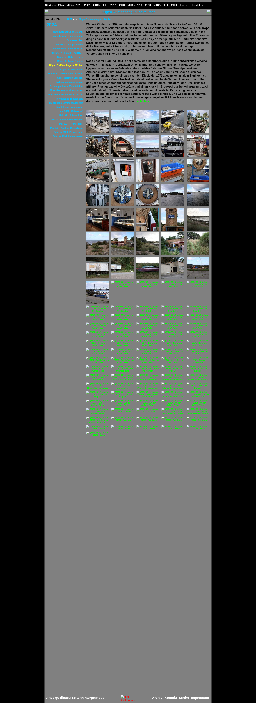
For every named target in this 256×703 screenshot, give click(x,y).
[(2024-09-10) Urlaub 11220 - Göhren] (122, 410)
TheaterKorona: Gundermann (67, 32)
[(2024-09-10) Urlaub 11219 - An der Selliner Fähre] (97, 411)
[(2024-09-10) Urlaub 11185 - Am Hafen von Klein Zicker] (172, 351)
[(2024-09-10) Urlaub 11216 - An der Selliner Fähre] (147, 403)
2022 (87, 4)
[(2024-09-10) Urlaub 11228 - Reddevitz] (147, 419)
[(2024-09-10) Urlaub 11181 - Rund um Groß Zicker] (198, 343)
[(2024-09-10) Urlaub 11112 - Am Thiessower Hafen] (172, 146)
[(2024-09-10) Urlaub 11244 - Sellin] (198, 427)
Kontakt (196, 4)
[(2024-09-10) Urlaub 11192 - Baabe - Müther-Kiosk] (97, 368)
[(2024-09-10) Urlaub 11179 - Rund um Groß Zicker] (147, 343)
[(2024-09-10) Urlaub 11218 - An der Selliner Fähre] (198, 403)
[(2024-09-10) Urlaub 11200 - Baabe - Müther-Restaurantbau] (172, 377)
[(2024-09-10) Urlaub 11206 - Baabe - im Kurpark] (198, 385)
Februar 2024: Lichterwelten (68, 136)
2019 (96, 4)
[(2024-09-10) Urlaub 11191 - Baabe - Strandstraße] (198, 360)
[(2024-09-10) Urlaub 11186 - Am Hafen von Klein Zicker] (198, 351)
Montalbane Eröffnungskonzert (66, 103)
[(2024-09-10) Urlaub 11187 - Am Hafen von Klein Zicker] (97, 360)
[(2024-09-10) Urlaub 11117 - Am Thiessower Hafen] (172, 170)
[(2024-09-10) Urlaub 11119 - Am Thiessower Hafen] (97, 195)
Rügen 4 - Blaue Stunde (70, 61)
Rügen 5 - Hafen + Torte (70, 57)
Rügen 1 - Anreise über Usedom (65, 73)
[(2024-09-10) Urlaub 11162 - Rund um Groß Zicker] (122, 317)
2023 (78, 4)
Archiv (157, 698)
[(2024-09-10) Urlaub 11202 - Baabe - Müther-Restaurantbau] (97, 385)
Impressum (200, 698)
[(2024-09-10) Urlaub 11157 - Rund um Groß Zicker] (122, 308)
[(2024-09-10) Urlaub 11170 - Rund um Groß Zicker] (198, 325)
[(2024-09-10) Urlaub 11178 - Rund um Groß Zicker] (122, 343)
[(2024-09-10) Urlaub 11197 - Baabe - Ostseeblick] (97, 377)
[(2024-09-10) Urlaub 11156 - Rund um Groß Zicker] (97, 308)
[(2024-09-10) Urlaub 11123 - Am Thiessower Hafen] (198, 195)
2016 (122, 4)
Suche (184, 698)
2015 (130, 4)
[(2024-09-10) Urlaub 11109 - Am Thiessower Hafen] (97, 146)
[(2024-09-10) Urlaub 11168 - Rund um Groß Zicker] (147, 325)
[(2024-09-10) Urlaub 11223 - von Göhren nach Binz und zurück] (198, 411)
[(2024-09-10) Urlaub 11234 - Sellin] (122, 427)
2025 (61, 4)
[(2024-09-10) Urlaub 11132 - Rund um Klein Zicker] (97, 243)
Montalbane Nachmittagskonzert (65, 94)
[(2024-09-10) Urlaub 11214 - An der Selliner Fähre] (97, 403)
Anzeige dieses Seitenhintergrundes (75, 698)
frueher (184, 4)
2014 (139, 4)
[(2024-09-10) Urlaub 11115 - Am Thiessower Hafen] (122, 170)
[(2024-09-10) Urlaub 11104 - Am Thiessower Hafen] (97, 121)
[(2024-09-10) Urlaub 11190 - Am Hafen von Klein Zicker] (172, 360)
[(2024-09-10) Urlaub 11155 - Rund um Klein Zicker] (198, 284)
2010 (174, 4)
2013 (148, 4)
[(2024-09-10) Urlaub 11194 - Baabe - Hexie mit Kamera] (147, 368)
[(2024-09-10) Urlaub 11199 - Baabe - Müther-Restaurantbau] (147, 377)
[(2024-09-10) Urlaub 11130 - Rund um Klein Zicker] (198, 219)
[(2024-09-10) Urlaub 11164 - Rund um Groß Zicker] (172, 317)
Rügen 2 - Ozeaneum (71, 69)
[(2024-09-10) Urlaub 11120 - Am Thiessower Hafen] (122, 195)
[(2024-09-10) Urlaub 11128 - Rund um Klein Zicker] (172, 219)
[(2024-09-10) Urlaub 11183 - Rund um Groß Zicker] (122, 351)
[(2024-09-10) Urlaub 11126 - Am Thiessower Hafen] (147, 219)
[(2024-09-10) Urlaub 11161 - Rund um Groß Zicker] (97, 317)
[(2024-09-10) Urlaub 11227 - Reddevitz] (122, 419)
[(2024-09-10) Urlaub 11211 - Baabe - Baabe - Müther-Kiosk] (147, 394)
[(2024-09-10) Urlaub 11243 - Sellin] (172, 427)
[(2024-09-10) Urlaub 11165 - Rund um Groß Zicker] (198, 317)
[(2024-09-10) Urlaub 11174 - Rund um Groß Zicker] (147, 334)
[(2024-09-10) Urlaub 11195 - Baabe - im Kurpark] (172, 368)
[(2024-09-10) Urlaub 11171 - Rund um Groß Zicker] (97, 334)
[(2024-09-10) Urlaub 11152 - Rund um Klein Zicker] (147, 284)
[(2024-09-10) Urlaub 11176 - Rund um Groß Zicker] (198, 334)
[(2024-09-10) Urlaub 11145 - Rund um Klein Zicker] (147, 268)
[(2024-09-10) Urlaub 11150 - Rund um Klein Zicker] (122, 284)
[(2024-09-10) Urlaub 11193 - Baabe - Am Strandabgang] (122, 368)
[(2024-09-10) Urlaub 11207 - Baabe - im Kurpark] (97, 394)
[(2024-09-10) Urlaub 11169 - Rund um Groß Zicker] (172, 325)
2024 (51, 25)
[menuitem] (64, 25)
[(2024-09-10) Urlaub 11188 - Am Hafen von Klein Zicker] (122, 360)
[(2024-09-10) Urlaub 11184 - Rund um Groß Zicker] (147, 351)
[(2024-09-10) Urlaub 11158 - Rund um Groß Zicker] (147, 308)
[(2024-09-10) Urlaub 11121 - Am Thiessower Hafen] (147, 195)
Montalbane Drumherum (69, 107)
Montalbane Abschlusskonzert (66, 90)
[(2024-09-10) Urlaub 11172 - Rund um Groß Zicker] (122, 334)
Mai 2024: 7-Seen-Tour (71, 115)
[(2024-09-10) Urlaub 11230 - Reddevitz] (198, 419)
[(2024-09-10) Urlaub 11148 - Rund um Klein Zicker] (198, 268)
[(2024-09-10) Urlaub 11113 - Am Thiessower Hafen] (198, 146)
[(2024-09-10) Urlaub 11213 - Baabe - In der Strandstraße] (198, 394)
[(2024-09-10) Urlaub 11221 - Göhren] (147, 410)
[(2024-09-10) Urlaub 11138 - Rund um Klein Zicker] (172, 243)
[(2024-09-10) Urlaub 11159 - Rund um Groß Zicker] (172, 308)
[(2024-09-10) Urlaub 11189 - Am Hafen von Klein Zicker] (147, 360)
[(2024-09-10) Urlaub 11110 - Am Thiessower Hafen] (122, 146)
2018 (104, 4)
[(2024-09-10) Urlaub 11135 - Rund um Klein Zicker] (122, 243)
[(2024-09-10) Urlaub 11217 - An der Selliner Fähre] (172, 403)
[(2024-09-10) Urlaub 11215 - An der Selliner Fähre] (122, 403)
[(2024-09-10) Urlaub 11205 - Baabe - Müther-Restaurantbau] (172, 385)
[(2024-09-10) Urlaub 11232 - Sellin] (97, 427)
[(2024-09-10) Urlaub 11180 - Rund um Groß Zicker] (172, 343)
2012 (157, 4)
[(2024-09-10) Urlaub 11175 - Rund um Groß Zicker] (172, 334)
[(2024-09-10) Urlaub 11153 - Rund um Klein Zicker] (172, 284)
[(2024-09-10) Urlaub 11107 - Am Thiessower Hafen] (172, 121)
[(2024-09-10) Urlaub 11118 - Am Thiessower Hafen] (198, 170)
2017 (113, 4)
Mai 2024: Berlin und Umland (67, 119)
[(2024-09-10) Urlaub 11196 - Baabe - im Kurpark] (198, 368)
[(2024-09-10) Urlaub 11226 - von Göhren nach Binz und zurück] (97, 420)
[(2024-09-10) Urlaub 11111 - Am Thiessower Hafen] (147, 146)
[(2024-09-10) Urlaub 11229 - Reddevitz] (172, 419)
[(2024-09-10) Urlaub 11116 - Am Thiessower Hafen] (147, 170)
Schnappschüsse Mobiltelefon (66, 86)
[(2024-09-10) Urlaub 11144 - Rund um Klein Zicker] (122, 268)
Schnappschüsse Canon (69, 82)
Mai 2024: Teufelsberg (71, 124)
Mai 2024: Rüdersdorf (71, 111)
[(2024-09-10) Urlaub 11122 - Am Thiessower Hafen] (172, 195)
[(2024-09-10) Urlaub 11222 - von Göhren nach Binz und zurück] (172, 411)
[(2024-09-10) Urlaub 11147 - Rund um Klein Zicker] (172, 268)
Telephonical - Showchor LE (67, 48)
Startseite (51, 4)
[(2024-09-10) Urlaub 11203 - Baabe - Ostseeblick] (122, 385)
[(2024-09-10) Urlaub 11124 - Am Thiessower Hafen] (97, 219)
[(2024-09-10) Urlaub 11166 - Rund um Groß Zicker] (97, 325)
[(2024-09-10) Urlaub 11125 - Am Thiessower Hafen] (122, 219)
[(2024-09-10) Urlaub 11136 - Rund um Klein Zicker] (147, 243)
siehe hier (142, 101)
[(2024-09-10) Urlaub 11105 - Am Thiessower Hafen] (122, 121)
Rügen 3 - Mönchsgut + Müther (66, 65)
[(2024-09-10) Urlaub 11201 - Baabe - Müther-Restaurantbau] (198, 377)
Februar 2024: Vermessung (68, 132)
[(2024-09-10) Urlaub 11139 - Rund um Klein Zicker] (198, 243)
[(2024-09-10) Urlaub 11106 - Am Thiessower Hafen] (147, 121)
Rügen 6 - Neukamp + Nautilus (66, 53)
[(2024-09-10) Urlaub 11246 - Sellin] (97, 434)
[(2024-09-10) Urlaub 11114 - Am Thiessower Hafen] (97, 170)
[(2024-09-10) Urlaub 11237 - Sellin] (147, 427)
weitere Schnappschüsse (69, 44)
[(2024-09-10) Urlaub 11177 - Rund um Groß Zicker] (97, 343)
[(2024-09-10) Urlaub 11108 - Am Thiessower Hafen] (198, 121)
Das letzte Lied (75, 40)
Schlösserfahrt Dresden (70, 78)
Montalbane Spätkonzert (69, 98)
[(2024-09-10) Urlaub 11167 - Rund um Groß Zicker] (122, 325)
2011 (165, 4)
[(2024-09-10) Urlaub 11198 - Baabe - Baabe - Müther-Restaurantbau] (122, 377)
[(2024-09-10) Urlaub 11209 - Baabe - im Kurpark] (122, 394)
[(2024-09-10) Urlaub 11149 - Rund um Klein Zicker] (97, 292)
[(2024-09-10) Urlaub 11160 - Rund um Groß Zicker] (198, 308)
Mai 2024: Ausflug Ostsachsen (66, 128)
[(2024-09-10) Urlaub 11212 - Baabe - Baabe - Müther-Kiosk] (172, 394)
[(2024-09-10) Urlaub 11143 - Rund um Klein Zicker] (97, 268)
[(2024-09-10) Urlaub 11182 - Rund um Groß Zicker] (97, 351)
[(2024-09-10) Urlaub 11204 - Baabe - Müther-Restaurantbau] (147, 385)
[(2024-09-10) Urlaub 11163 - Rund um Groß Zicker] (147, 317)
